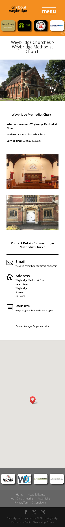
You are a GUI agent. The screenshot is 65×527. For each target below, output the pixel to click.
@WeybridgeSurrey (43, 522)
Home (19, 494)
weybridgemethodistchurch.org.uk (34, 310)
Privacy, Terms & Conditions (30, 502)
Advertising (44, 498)
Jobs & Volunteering (22, 498)
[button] (33, 400)
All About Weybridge (47, 518)
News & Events (36, 494)
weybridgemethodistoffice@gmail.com (36, 266)
